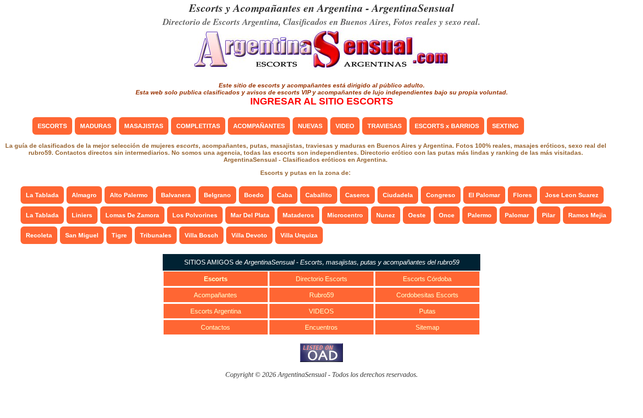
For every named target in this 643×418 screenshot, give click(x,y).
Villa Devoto (249, 235)
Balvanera (176, 195)
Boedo (254, 195)
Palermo (480, 215)
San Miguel (81, 235)
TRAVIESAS (384, 125)
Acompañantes (215, 295)
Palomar (517, 215)
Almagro (84, 195)
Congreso (440, 195)
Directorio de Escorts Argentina (221, 21)
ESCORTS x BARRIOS (447, 125)
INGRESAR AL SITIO (321, 101)
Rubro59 (321, 295)
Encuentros (321, 327)
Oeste (417, 215)
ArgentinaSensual (413, 7)
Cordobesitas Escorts (427, 295)
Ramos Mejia (587, 215)
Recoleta (39, 235)
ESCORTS (52, 125)
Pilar (548, 215)
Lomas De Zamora (132, 215)
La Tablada (42, 195)
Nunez (385, 215)
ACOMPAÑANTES (259, 125)
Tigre (119, 235)
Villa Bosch (201, 235)
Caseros (357, 195)
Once (446, 215)
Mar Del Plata (250, 215)
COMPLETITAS (198, 125)
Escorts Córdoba (427, 278)
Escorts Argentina (215, 311)
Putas (427, 311)
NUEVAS (310, 125)
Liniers (82, 215)
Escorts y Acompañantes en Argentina (276, 7)
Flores (522, 195)
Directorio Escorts (321, 278)
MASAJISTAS (143, 125)
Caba (284, 195)
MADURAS (95, 125)
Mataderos (298, 215)
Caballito (318, 195)
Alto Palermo (129, 195)
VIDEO (344, 125)
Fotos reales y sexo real (435, 21)
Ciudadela (398, 195)
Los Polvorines (194, 215)
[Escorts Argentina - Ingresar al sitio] (321, 69)
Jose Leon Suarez (571, 195)
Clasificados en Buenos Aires (336, 21)
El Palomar (484, 195)
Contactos (215, 327)
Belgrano (217, 195)
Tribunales (155, 235)
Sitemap (427, 327)
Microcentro (345, 215)
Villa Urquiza (299, 235)
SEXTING (505, 125)
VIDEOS (321, 311)
